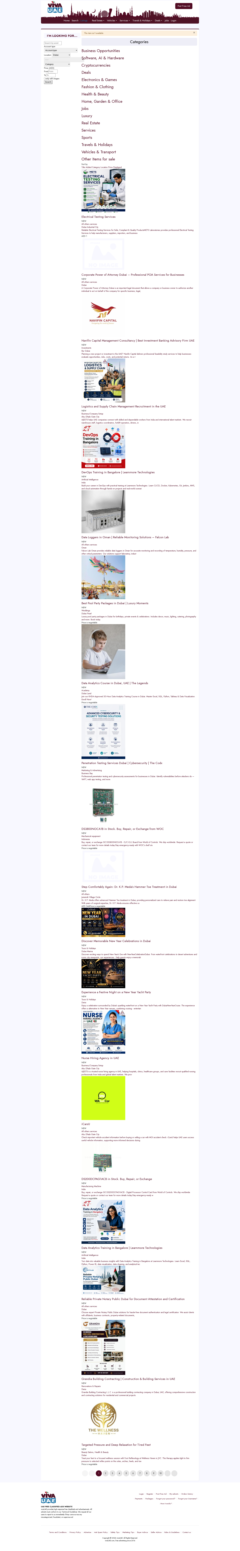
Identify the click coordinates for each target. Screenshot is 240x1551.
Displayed (117, 167)
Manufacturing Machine (91, 1186)
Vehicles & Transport (99, 152)
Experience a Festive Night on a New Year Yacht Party (116, 992)
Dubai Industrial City (90, 227)
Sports (87, 137)
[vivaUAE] (100, 7)
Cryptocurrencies (96, 65)
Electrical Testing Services (99, 216)
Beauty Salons (87, 1452)
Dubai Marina (87, 951)
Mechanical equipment (91, 836)
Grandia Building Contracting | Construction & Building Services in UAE (128, 1379)
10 (161, 1473)
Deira (84, 1002)
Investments (86, 347)
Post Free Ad (184, 6)
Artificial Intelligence (90, 479)
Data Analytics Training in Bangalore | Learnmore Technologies (122, 1248)
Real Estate (91, 123)
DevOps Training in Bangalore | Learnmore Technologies (118, 472)
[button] (85, 21)
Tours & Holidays (89, 948)
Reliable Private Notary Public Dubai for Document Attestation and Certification (133, 1299)
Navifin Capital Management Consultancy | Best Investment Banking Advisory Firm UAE (138, 340)
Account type (49, 46)
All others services (89, 224)
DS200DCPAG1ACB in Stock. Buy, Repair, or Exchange (117, 1179)
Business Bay (87, 773)
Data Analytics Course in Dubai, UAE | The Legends (115, 683)
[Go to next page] (167, 1473)
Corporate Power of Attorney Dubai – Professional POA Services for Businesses (133, 274)
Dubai (84, 285)
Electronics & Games (99, 80)
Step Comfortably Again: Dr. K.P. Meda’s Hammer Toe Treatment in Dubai (129, 887)
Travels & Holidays (97, 145)
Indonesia (86, 839)
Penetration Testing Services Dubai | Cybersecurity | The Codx (122, 763)
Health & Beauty (95, 94)
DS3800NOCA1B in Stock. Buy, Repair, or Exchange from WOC (123, 829)
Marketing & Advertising (92, 770)
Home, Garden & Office (102, 101)
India (84, 482)
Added (89, 167)
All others (86, 894)
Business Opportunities (101, 51)
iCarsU (86, 1124)
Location (104, 167)
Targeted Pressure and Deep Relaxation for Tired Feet (116, 1444)
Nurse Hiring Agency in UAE (100, 1058)
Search (48, 82)
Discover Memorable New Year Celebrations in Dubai (116, 941)
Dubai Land (86, 693)
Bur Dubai (86, 350)
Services (89, 130)
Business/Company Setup (92, 413)
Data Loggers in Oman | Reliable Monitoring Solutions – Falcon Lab (125, 537)
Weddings (86, 610)
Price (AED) (49, 68)
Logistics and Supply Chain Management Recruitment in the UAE (124, 406)
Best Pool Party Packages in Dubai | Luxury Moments (115, 603)
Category (96, 167)
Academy (85, 690)
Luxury (87, 116)
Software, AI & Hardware (103, 58)
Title (84, 167)
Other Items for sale (98, 159)
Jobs (85, 108)
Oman (84, 547)
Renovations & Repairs (91, 1386)
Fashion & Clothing (98, 87)
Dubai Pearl (87, 613)
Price (110, 167)
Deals (86, 72)
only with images (52, 78)
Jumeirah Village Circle (91, 897)
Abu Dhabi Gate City (90, 416)
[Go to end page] (174, 1473)
